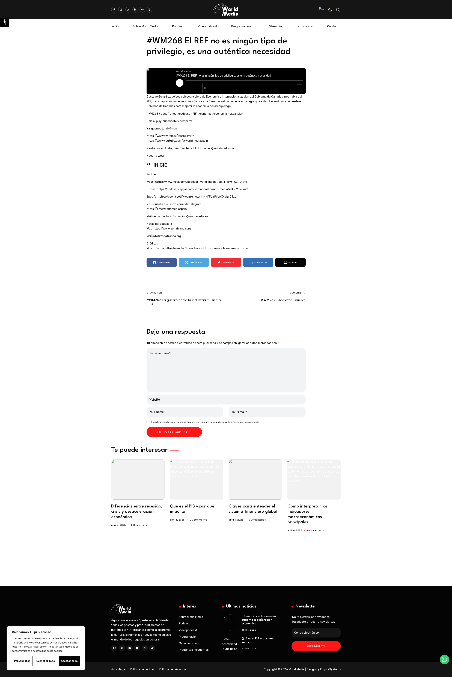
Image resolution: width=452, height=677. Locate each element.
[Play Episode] (179, 83)
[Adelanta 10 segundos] (214, 89)
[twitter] (122, 648)
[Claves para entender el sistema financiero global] (255, 480)
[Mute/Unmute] (190, 87)
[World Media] (225, 10)
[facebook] (114, 648)
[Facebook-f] (114, 10)
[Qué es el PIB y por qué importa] (197, 480)
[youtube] (137, 648)
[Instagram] (121, 10)
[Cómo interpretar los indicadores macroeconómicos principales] (314, 480)
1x (205, 88)
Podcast (184, 623)
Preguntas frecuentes (194, 649)
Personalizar (22, 661)
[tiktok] (152, 648)
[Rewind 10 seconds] (199, 88)
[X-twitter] (128, 10)
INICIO (161, 165)
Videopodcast (188, 630)
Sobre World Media (191, 617)
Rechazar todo (45, 661)
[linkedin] (129, 648)
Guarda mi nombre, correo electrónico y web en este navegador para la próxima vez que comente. (205, 422)
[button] (4, 22)
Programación (188, 636)
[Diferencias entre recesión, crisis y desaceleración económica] (138, 480)
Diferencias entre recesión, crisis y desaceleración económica (136, 511)
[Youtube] (142, 10)
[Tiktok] (149, 10)
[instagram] (145, 648)
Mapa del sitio (188, 643)
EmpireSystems (330, 669)
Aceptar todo (69, 661)
